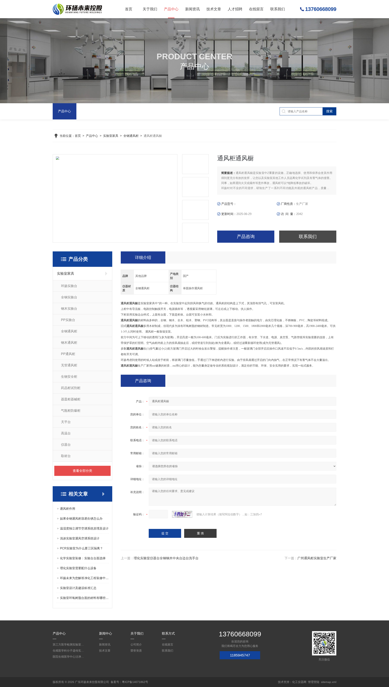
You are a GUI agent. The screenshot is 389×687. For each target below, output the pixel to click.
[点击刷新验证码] (182, 514)
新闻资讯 (192, 9)
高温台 (66, 433)
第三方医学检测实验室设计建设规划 (69, 644)
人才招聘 (235, 9)
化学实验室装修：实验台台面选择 (83, 558)
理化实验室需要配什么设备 (78, 568)
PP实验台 (68, 320)
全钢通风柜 (131, 135)
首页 (128, 9)
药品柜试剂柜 (70, 388)
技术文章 (213, 9)
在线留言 (256, 9)
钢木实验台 (69, 308)
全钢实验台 (69, 297)
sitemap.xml (328, 682)
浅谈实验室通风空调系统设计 (79, 538)
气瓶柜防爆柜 (70, 410)
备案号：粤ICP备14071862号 (129, 682)
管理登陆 (313, 682)
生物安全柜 (69, 376)
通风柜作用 (67, 508)
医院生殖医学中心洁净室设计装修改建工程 (69, 656)
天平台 (66, 422)
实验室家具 (110, 135)
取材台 (66, 456)
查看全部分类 (82, 470)
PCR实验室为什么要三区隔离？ (81, 548)
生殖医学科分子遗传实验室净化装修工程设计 (69, 650)
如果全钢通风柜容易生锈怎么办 (81, 518)
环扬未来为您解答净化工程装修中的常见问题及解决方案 (84, 578)
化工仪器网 (299, 682)
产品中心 (171, 9)
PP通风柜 (68, 354)
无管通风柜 (69, 365)
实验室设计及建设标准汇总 (78, 588)
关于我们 (150, 9)
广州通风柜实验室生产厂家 (316, 558)
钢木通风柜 (69, 342)
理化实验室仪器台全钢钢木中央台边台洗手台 (166, 558)
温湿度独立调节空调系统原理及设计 (84, 528)
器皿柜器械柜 (70, 399)
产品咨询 (246, 236)
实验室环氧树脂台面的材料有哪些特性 (84, 598)
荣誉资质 (136, 650)
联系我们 (277, 9)
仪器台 (66, 444)
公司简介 (136, 644)
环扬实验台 (69, 286)
